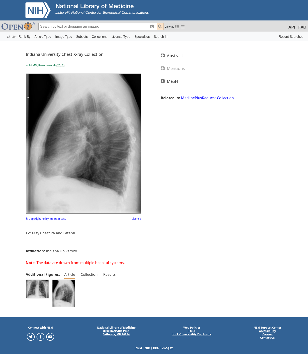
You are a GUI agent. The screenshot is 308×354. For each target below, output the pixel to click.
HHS (156, 348)
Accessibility (267, 331)
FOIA (191, 331)
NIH (147, 348)
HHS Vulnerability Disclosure (191, 334)
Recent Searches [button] (291, 36)
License (136, 219)
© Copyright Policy (37, 219)
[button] (24, 36)
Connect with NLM (40, 327)
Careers (267, 334)
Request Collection (218, 97)
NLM (139, 348)
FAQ (302, 27)
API (291, 27)
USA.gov (167, 348)
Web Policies (191, 327)
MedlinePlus (191, 97)
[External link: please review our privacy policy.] (31, 336)
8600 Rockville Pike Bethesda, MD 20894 (116, 332)
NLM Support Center (267, 327)
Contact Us (267, 338)
